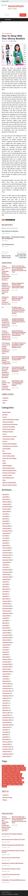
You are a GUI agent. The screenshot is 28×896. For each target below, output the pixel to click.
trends (13, 782)
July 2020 (5, 618)
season (15, 778)
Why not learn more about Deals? (11, 857)
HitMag (16, 894)
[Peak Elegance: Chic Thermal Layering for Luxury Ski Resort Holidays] (6, 381)
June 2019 (5, 649)
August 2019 (6, 645)
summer (4, 782)
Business (5, 414)
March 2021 (6, 598)
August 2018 (6, 674)
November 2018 (7, 666)
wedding (10, 784)
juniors (20, 774)
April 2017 (5, 708)
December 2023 (7, 552)
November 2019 (7, 637)
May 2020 (5, 623)
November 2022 (7, 572)
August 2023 (6, 562)
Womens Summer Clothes (10, 485)
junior (15, 774)
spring (11, 780)
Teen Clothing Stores (7, 33)
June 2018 (5, 678)
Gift (3, 451)
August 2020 (6, 615)
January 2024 (6, 550)
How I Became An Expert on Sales (11, 868)
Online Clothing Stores (9, 468)
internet (11, 774)
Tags (4, 402)
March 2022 (6, 589)
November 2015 (7, 749)
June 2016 (5, 732)
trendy (17, 782)
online (19, 776)
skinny (13, 219)
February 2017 (6, 712)
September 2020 (7, 613)
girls (14, 771)
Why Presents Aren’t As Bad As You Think (13, 839)
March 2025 (6, 523)
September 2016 (7, 725)
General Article (6, 448)
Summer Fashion (7, 475)
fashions (18, 769)
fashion (13, 769)
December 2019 (7, 635)
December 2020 (7, 606)
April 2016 (5, 737)
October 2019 (6, 640)
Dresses (5, 441)
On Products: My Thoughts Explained (12, 834)
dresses (8, 769)
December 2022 (7, 569)
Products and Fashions (9, 473)
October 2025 (6, 509)
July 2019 (5, 647)
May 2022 (5, 586)
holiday (17, 771)
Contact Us (6, 795)
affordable (11, 765)
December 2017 (7, 688)
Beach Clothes (7, 412)
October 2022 (6, 574)
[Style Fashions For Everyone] (10, 228)
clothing (18, 767)
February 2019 (6, 659)
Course (5, 434)
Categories (5, 398)
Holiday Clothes (7, 453)
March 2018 (6, 681)
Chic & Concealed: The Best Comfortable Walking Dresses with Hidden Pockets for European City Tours (19, 269)
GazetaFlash (16, 6)
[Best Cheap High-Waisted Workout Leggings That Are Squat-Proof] (6, 357)
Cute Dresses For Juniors (10, 436)
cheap (8, 767)
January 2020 (6, 632)
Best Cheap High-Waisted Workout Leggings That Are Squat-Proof (19, 358)
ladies (4, 776)
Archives (5, 400)
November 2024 (7, 531)
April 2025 (5, 521)
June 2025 (5, 516)
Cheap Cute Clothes (8, 422)
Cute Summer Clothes (9, 439)
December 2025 (7, 506)
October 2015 (6, 751)
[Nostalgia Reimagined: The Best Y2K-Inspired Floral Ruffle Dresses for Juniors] (6, 319)
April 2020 (5, 625)
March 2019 (6, 657)
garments (9, 771)
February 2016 (6, 742)
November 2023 (7, 555)
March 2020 (6, 628)
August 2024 (6, 533)
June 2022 (5, 584)
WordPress (9, 894)
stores (16, 780)
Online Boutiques (7, 465)
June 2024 (5, 538)
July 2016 (5, 729)
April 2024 (5, 543)
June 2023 (5, 567)
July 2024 (5, 535)
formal (4, 771)
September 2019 (7, 642)
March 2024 (6, 545)
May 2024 (5, 540)
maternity (15, 776)
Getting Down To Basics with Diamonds (12, 863)
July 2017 (5, 700)
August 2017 (6, 698)
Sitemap (5, 800)
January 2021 (6, 603)
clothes (13, 767)
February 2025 (6, 526)
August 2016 (6, 727)
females (23, 769)
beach (16, 765)
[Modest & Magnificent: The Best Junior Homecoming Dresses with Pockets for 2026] (6, 283)
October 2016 (6, 722)
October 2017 (6, 693)
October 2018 (6, 669)
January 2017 (6, 715)
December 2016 (7, 717)
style (20, 780)
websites (4, 784)
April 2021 (5, 596)
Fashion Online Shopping (9, 443)
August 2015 (6, 756)
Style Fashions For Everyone (10, 231)
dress (4, 769)
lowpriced (9, 776)
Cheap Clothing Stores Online (11, 419)
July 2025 (5, 514)
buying (4, 767)
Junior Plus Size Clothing (9, 458)
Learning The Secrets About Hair (11, 874)
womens (4, 786)
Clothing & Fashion (8, 431)
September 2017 (7, 695)
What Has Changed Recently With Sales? (13, 845)
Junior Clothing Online (9, 456)
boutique (21, 765)
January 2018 (6, 686)
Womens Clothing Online (9, 482)
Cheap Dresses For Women (10, 424)
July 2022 (5, 581)
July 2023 (5, 565)
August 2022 (6, 579)
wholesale (19, 784)
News (4, 460)
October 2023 (6, 557)
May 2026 (5, 494)
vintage (21, 782)
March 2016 (6, 739)
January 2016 (6, 744)
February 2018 (6, 683)
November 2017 (7, 691)
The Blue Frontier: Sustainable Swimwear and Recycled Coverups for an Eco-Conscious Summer (18, 310)
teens (9, 782)
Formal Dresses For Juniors (10, 446)
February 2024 (6, 548)
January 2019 (6, 661)
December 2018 (7, 664)
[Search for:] (15, 15)
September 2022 (7, 577)
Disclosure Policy (7, 797)
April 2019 (5, 654)
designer (23, 767)
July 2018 (5, 676)
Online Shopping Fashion (9, 470)
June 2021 (5, 591)
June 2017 (5, 703)
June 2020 (5, 620)
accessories (5, 765)
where (14, 784)
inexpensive (5, 774)
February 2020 (6, 630)
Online (4, 463)
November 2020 (7, 608)
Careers (5, 417)
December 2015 (7, 746)
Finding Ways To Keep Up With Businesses (13, 880)
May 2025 (5, 518)
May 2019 (5, 652)
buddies (8, 219)
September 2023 (7, 560)
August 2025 (6, 511)
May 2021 (5, 594)
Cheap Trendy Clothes (9, 429)
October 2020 (6, 611)
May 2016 (5, 734)
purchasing (5, 778)
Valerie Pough (13, 41)
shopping (21, 778)
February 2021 (6, 601)
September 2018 (7, 671)
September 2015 (7, 754)
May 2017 (5, 705)
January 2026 (6, 504)
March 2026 (6, 499)
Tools (4, 480)
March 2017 (6, 710)
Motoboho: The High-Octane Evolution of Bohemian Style (17, 298)
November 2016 (7, 720)
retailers (11, 778)
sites (8, 780)
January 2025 (6, 528)
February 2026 (6, 501)
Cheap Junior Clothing (9, 426)
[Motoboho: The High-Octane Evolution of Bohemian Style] (6, 297)
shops (4, 780)
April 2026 (5, 497)
